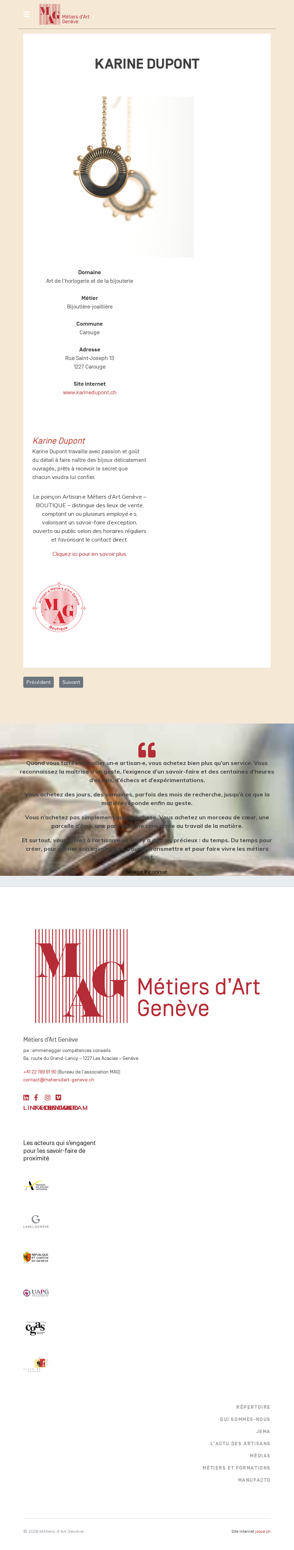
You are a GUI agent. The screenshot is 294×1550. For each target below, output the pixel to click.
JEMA (263, 1431)
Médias (260, 1456)
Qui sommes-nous (245, 1419)
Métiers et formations (237, 1468)
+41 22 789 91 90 (39, 1072)
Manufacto (254, 1480)
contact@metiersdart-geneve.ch (58, 1079)
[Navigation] (26, 14)
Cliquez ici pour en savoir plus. (89, 553)
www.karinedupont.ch (90, 392)
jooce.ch (263, 1531)
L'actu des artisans (240, 1444)
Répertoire (253, 1407)
